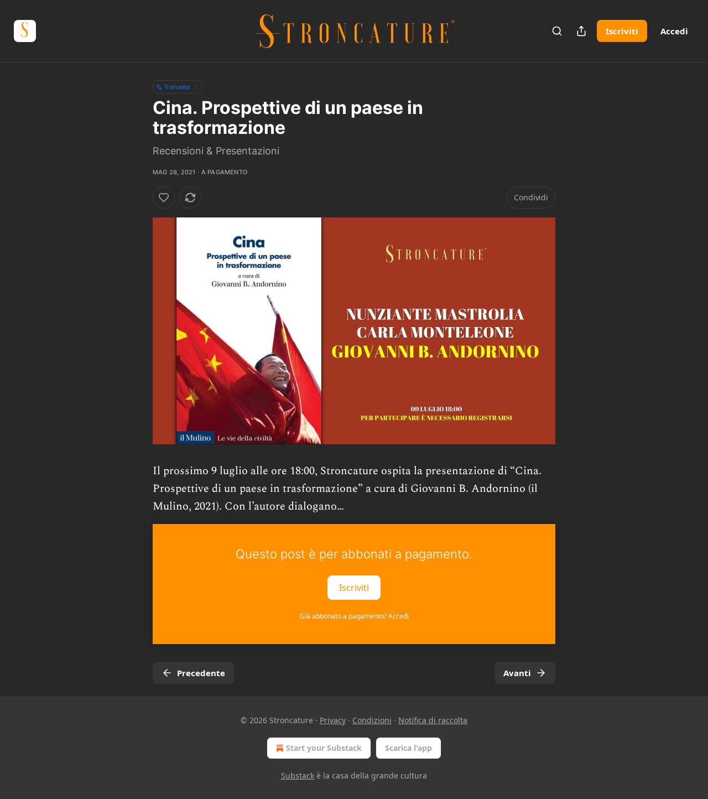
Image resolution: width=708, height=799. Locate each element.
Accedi (674, 31)
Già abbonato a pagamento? (354, 616)
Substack (297, 775)
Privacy (333, 720)
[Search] (557, 31)
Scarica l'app (408, 748)
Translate (177, 86)
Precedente (201, 672)
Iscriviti (622, 31)
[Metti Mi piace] (164, 197)
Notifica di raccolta (432, 720)
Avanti (517, 672)
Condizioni (372, 720)
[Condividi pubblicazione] (581, 31)
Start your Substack (324, 748)
